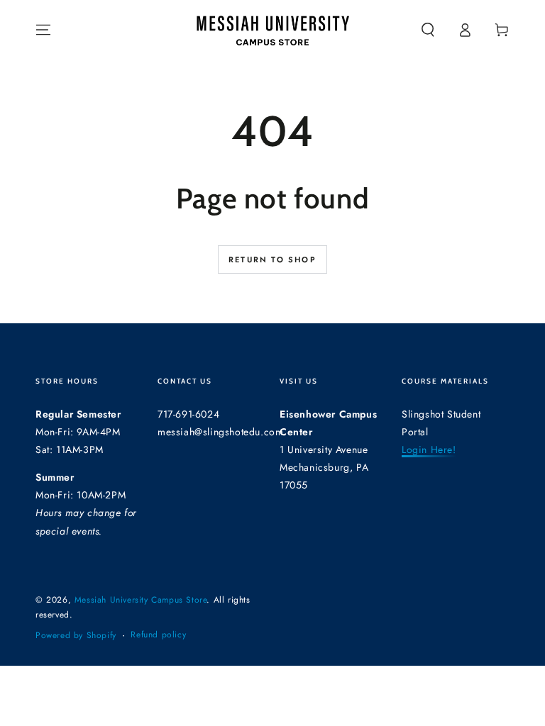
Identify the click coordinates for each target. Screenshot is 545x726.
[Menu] (43, 29)
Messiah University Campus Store (141, 599)
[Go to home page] (272, 30)
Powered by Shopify (75, 636)
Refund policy (158, 635)
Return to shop (272, 259)
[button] (427, 29)
